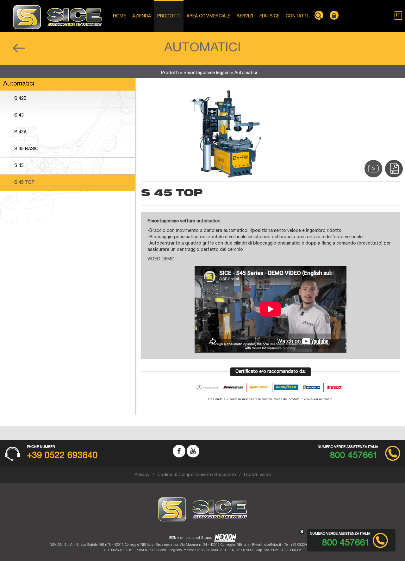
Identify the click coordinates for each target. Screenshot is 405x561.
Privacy (141, 475)
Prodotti (170, 73)
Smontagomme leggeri (207, 73)
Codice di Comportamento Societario (196, 475)
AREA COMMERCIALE (208, 16)
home (119, 16)
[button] (398, 15)
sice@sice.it (272, 545)
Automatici (245, 73)
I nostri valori (257, 475)
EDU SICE (269, 16)
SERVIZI (245, 16)
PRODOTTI (168, 16)
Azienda (141, 16)
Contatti (297, 16)
